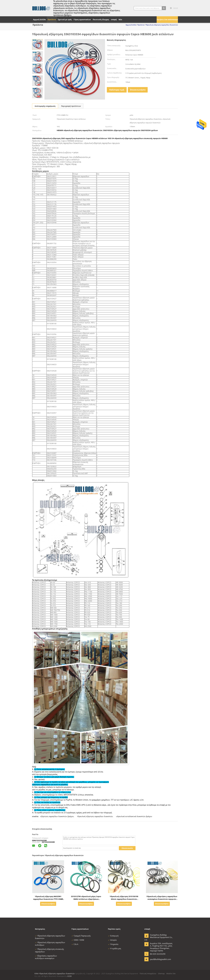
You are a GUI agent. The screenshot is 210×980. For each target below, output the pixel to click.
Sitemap (161, 973)
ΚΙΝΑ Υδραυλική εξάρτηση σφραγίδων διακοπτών (55, 973)
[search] (164, 8)
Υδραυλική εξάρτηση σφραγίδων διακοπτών (95, 816)
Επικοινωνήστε (138, 89)
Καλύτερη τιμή (116, 89)
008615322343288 (39, 840)
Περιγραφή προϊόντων (71, 106)
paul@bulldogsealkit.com (157, 959)
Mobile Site (170, 973)
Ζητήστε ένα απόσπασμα (167, 19)
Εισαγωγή (114, 935)
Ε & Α (76, 944)
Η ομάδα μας (115, 948)
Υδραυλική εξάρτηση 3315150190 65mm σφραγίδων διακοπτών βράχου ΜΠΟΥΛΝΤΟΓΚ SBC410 (124, 899)
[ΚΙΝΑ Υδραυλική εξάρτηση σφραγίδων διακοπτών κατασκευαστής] (41, 8)
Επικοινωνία (127, 848)
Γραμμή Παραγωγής (82, 935)
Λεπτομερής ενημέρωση (45, 106)
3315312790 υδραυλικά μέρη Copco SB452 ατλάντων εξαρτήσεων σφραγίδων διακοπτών (86, 899)
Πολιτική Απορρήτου (148, 973)
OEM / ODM (79, 940)
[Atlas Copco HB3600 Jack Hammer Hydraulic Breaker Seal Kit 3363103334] (37, 44)
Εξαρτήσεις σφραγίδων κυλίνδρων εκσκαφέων (46, 957)
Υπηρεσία (114, 944)
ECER (69, 976)
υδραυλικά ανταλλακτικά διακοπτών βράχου (134, 816)
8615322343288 (48, 842)
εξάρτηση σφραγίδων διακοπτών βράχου (57, 816)
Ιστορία (113, 940)
